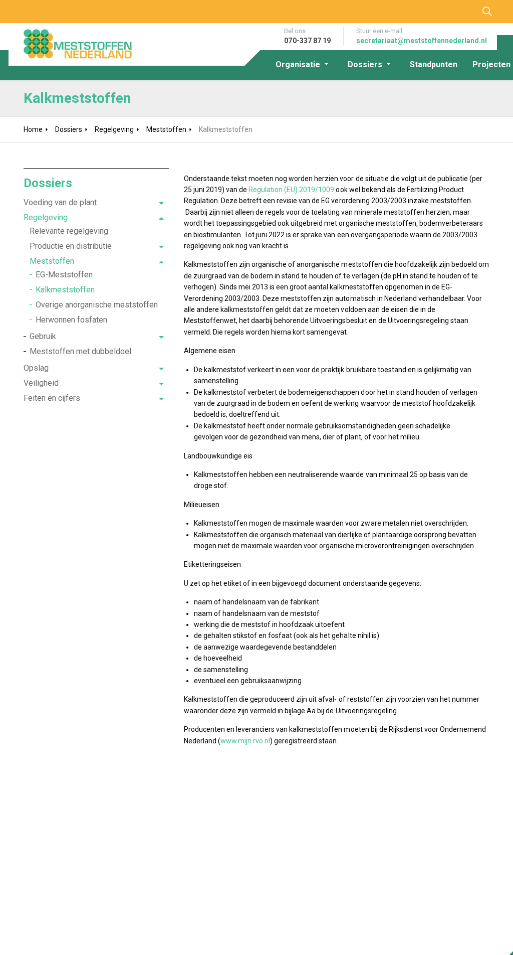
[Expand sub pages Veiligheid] (161, 384)
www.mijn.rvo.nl (245, 741)
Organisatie (298, 64)
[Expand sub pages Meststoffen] (161, 262)
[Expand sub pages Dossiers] (397, 64)
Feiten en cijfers (52, 398)
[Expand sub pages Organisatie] (335, 64)
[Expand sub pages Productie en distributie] (161, 247)
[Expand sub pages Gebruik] (161, 338)
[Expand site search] (487, 11)
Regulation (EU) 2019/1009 (291, 190)
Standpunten (433, 64)
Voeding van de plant (60, 202)
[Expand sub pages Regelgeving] (161, 219)
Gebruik (43, 336)
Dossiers (365, 64)
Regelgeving (46, 217)
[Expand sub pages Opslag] (161, 369)
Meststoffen (52, 261)
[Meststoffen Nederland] (71, 44)
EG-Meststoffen (64, 274)
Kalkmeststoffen (65, 289)
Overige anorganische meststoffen (97, 304)
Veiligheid (41, 383)
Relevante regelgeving (69, 231)
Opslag (36, 368)
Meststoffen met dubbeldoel (80, 351)
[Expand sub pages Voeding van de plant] (161, 204)
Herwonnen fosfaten (71, 320)
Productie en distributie (71, 246)
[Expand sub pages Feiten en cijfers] (161, 399)
